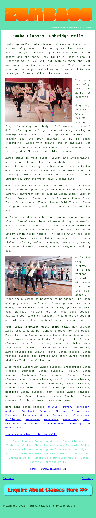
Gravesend (12, 423)
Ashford (10, 411)
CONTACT (73, 27)
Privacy (87, 478)
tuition (20, 335)
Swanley (53, 407)
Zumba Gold (67, 194)
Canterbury (81, 415)
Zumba (71, 57)
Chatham (61, 411)
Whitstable (13, 427)
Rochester (82, 407)
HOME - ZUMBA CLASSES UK (48, 469)
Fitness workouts (68, 44)
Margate (45, 411)
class (81, 170)
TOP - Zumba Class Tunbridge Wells (31, 434)
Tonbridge (76, 423)
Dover (67, 407)
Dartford (28, 411)
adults (75, 343)
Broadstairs (80, 411)
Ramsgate (11, 415)
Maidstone (31, 423)
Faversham (51, 419)
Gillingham (13, 419)
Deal (86, 419)
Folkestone (61, 415)
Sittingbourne (53, 423)
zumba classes (47, 400)
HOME (54, 27)
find (16, 367)
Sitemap (8, 478)
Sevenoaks (33, 419)
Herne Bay (70, 419)
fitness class (37, 151)
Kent (49, 360)
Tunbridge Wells (35, 415)
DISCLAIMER (86, 27)
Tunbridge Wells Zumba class (47, 327)
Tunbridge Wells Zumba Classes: (29, 44)
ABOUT (63, 27)
